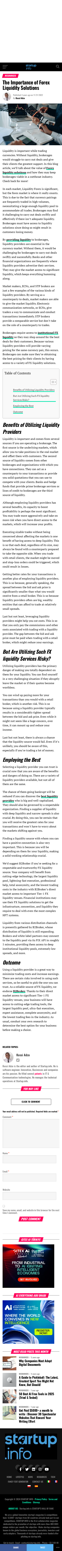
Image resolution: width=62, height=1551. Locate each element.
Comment (8, 1116)
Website (6, 1189)
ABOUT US (13, 1508)
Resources (42, 1477)
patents (38, 1073)
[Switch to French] (56, 1481)
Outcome (18, 411)
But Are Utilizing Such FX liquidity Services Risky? (31, 397)
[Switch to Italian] (48, 1481)
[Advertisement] (31, 31)
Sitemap (36, 1502)
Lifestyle (20, 1477)
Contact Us (37, 1481)
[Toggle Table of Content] (52, 382)
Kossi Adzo (20, 98)
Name (6, 1153)
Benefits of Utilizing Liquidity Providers (34, 389)
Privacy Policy (41, 1499)
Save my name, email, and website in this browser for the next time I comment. (31, 1211)
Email (6, 1171)
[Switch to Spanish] (36, 1486)
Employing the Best (23, 405)
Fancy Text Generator (18, 1481)
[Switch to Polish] (29, 1486)
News (30, 1477)
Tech (53, 1477)
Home (9, 1477)
